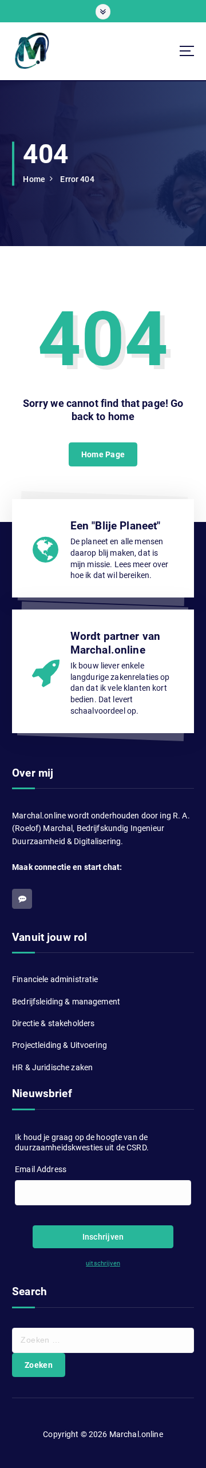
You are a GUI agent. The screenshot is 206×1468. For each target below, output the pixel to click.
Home (34, 179)
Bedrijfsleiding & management (66, 1001)
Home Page (103, 454)
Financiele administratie (55, 979)
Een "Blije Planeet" (115, 525)
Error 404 (77, 179)
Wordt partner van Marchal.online (115, 643)
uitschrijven (103, 1263)
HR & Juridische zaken (52, 1067)
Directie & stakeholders (53, 1023)
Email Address (40, 1169)
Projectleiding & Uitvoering (59, 1045)
